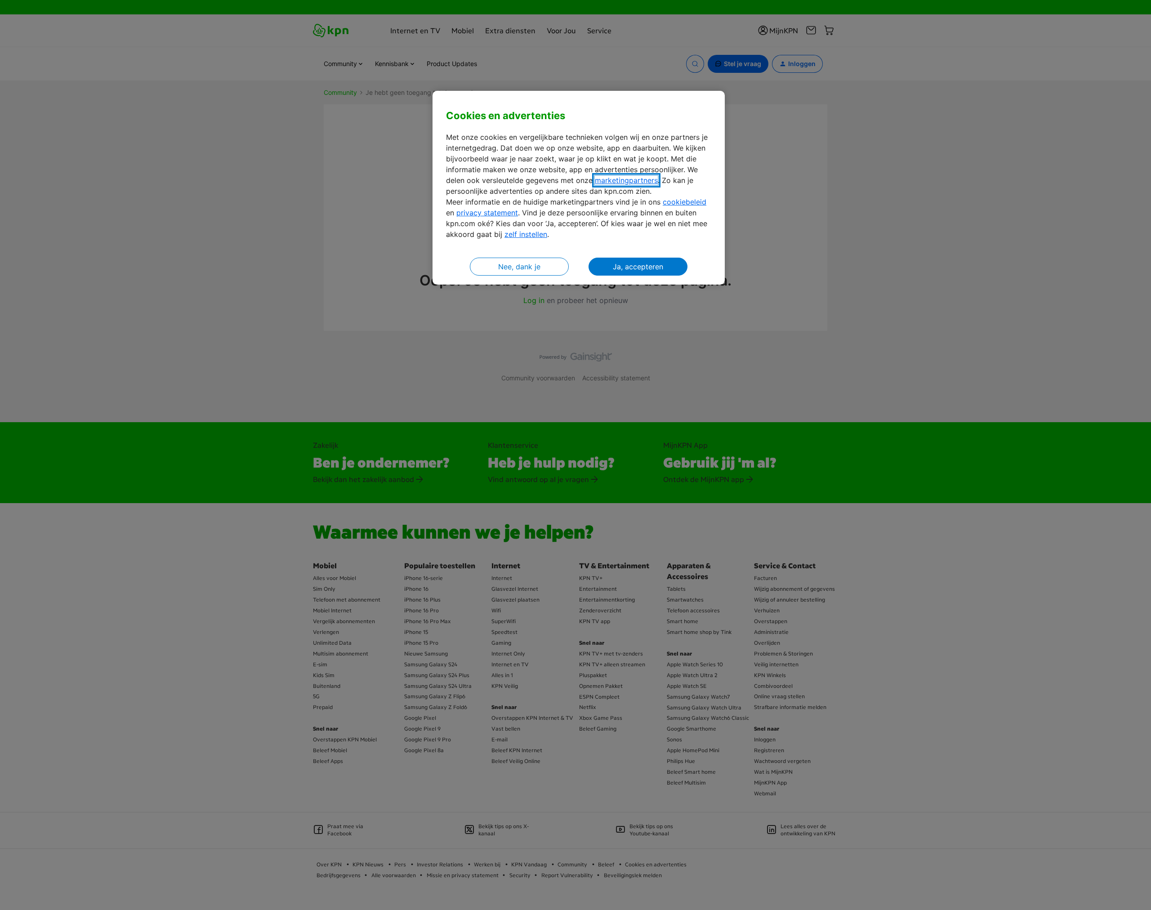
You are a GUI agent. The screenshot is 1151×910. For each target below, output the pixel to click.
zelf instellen (525, 234)
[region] (579, 188)
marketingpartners (626, 180)
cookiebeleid (684, 201)
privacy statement (487, 212)
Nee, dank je (519, 266)
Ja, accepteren (638, 266)
